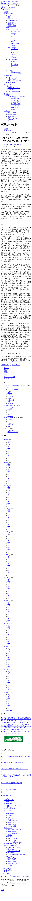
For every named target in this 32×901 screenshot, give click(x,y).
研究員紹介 (11, 22)
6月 (9, 451)
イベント (7, 111)
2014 (8, 719)
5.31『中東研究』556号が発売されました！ (15, 756)
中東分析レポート (13, 79)
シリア (13, 50)
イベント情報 (8, 810)
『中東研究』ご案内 (14, 88)
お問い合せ (7, 868)
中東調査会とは (9, 13)
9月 (9, 446)
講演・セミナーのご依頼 (8, 789)
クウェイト (14, 42)
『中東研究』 (8, 86)
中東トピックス (12, 77)
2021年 (6, 554)
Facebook (6, 873)
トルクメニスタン (6, 724)
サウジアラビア (15, 43)
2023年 (6, 508)
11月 (9, 442)
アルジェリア (15, 61)
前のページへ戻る (9, 377)
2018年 (6, 623)
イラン (13, 36)
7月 (9, 449)
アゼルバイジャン (8, 733)
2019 (23, 717)
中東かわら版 (8, 27)
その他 (10, 70)
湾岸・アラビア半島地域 (15, 29)
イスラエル (14, 49)
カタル (13, 40)
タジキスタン (23, 724)
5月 (9, 453)
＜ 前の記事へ (5, 365)
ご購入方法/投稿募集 (14, 91)
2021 (17, 717)
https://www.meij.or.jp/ (18, 361)
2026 (2, 717)
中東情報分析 (8, 75)
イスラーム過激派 (16, 73)
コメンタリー (15, 105)
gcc (19, 733)
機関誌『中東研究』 (10, 845)
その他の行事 (12, 120)
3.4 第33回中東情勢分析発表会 (11, 783)
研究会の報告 (15, 102)
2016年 (6, 669)
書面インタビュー (13, 118)
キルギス (22, 726)
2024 (8, 717)
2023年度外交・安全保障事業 (16, 96)
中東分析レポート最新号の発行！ (12, 762)
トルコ (13, 52)
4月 (9, 455)
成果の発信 (14, 107)
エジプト (13, 63)
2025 (5, 717)
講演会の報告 (12, 114)
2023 (11, 717)
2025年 (6, 462)
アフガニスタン (15, 72)
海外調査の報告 (15, 104)
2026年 (6, 439)
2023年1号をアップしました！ (10, 795)
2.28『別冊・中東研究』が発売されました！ (14, 769)
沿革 (9, 17)
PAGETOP (2, 890)
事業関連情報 (15, 98)
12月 (9, 441)
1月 (9, 460)
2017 (29, 717)
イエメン (13, 33)
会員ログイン (8, 870)
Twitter (6, 871)
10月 (9, 444)
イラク (13, 34)
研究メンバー (15, 100)
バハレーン (14, 45)
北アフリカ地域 (12, 59)
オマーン (13, 38)
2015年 (6, 692)
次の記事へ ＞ (16, 365)
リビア (13, 68)
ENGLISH (12, 7)
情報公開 (10, 18)
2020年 (6, 577)
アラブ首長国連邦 (16, 31)
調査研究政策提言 (9, 808)
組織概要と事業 (12, 20)
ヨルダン (13, 56)
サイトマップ (5, 876)
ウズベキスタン (24, 727)
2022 (14, 717)
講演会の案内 (12, 112)
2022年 (6, 531)
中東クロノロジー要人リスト (13, 805)
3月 (9, 457)
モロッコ (13, 66)
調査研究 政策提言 (9, 852)
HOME (6, 798)
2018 (26, 717)
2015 (5, 719)
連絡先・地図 (12, 26)
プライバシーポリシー (16, 876)
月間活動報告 (12, 116)
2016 (2, 719)
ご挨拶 (10, 15)
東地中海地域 (12, 47)
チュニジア (14, 65)
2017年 (6, 646)
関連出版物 (11, 89)
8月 (9, 448)
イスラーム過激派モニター (16, 81)
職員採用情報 (12, 24)
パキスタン (15, 722)
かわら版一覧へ (9, 378)
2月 (9, 458)
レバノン (13, 57)
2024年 (6, 485)
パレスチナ (14, 54)
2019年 (6, 600)
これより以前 (8, 710)
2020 (20, 717)
